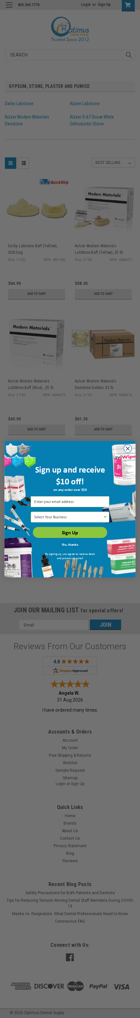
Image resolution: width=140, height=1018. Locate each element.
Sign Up (70, 532)
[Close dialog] (128, 448)
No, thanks (70, 544)
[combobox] (68, 517)
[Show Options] (105, 517)
